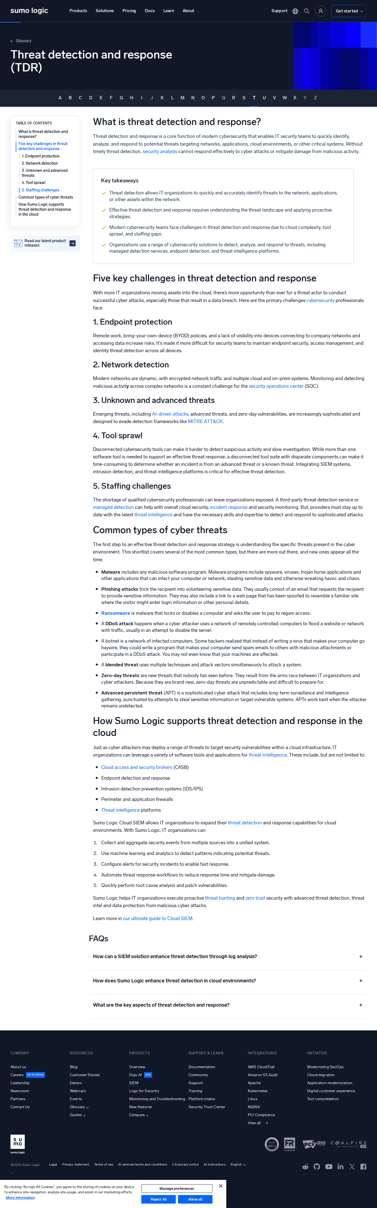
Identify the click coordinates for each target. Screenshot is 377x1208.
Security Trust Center (207, 1107)
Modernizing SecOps (325, 1067)
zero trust (255, 898)
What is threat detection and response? (43, 134)
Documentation (202, 1067)
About (188, 10)
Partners (17, 1099)
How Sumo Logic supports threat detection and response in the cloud (44, 209)
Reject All (158, 1199)
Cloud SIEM (179, 918)
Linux (252, 1099)
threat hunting (220, 898)
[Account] (320, 11)
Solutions (105, 10)
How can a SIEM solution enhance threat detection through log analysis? (227, 956)
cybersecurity (320, 300)
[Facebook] (363, 1166)
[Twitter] (352, 1166)
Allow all (195, 1199)
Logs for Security (144, 1091)
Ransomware (115, 613)
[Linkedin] (341, 1166)
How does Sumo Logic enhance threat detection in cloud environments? (227, 981)
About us (18, 1067)
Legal (53, 1164)
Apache (254, 1083)
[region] (113, 1194)
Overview (137, 1067)
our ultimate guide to (145, 918)
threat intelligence (153, 515)
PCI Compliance (261, 1115)
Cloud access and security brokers (137, 767)
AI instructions (214, 1164)
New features (140, 1107)
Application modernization (329, 1083)
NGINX (254, 1107)
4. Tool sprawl (33, 182)
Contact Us (20, 1107)
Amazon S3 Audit (263, 1075)
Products (78, 10)
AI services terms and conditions (142, 1164)
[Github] (305, 1166)
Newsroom (19, 1091)
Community (198, 1075)
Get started (347, 11)
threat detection (245, 823)
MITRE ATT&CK (205, 421)
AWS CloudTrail (261, 1067)
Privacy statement (75, 1164)
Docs (150, 10)
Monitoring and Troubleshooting (157, 1099)
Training (195, 1091)
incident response (229, 507)
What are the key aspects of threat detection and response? (227, 1005)
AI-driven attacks (170, 414)
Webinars (78, 1091)
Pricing (129, 10)
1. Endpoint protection (41, 156)
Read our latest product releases (45, 243)
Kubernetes (258, 1091)
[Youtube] (329, 1166)
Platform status (202, 1099)
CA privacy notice (185, 1164)
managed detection (113, 507)
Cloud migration (320, 1075)
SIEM (134, 1083)
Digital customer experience (331, 1091)
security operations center (276, 386)
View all (254, 1123)
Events (76, 1099)
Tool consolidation (323, 1099)
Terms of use (103, 1164)
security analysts (160, 151)
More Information (20, 1198)
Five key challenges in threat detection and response (43, 146)
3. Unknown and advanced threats (45, 173)
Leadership (20, 1083)
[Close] (221, 1186)
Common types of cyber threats (45, 197)
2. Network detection (40, 163)
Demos (76, 1083)
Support (280, 10)
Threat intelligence (120, 810)
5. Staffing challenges (40, 190)
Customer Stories (85, 1075)
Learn (168, 10)
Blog (74, 1067)
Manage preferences (177, 1188)
